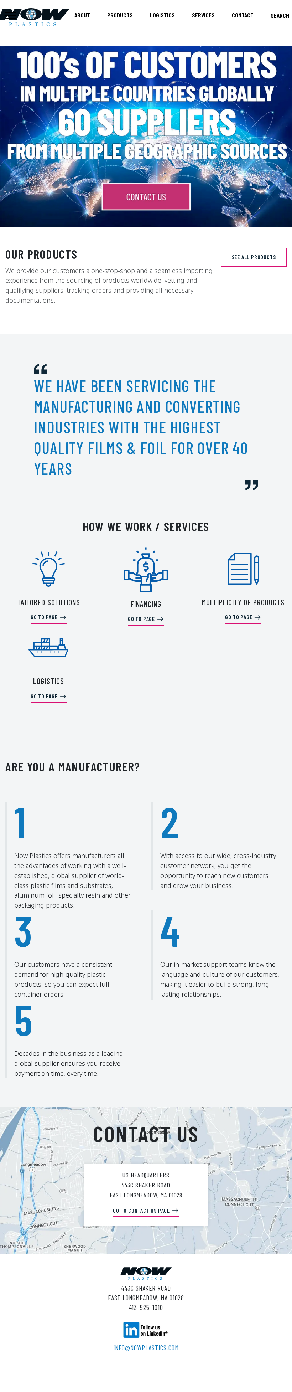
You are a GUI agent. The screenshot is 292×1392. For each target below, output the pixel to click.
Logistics (162, 15)
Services (203, 15)
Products (120, 15)
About (82, 15)
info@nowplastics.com (146, 1348)
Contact (243, 15)
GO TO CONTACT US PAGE (142, 1210)
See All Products (254, 256)
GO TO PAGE (45, 616)
